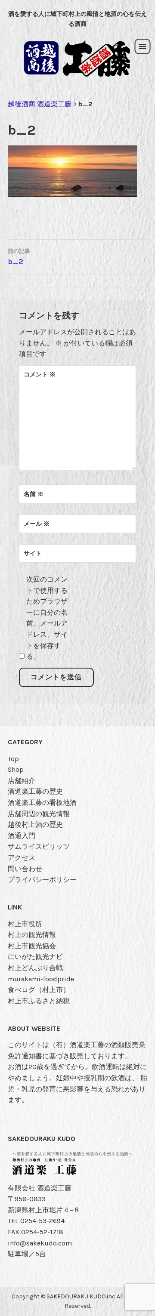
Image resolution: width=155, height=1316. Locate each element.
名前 (33, 494)
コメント (40, 374)
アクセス (21, 858)
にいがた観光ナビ (35, 956)
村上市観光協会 (32, 946)
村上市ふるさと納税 (39, 1001)
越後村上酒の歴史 (35, 824)
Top (13, 759)
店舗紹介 (21, 781)
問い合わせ (25, 869)
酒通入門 (21, 836)
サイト (33, 553)
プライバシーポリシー (42, 879)
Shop (16, 769)
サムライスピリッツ (39, 846)
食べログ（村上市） (39, 990)
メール (37, 523)
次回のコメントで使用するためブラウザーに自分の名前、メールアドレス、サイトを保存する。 (47, 617)
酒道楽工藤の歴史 (35, 791)
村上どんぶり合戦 (35, 968)
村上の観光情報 (32, 935)
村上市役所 (25, 924)
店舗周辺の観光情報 (39, 814)
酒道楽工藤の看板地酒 (42, 802)
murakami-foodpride (41, 979)
